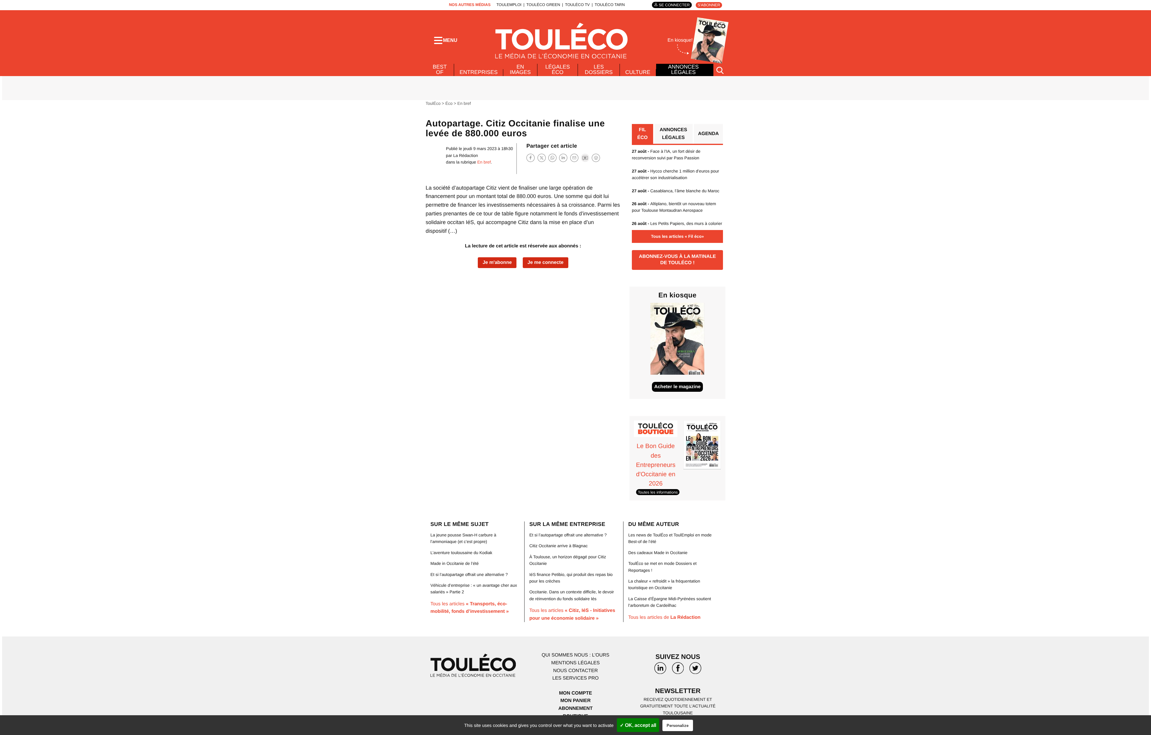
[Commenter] (585, 157)
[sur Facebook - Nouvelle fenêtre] (678, 670)
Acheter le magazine (677, 386)
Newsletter (678, 691)
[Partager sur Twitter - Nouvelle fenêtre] (541, 157)
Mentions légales (575, 663)
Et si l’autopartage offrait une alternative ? (469, 574)
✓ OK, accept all (638, 725)
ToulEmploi (509, 4)
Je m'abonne (497, 262)
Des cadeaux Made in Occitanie (658, 552)
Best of (440, 69)
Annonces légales (683, 69)
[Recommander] (574, 157)
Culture (637, 72)
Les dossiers (599, 69)
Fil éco (642, 133)
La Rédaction (465, 155)
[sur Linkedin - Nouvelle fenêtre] (660, 670)
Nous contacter (575, 670)
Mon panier (575, 700)
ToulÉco (433, 103)
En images (520, 69)
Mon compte (575, 693)
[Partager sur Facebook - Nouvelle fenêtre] (530, 157)
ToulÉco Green (543, 4)
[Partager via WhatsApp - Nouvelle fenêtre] (552, 157)
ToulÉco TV (577, 4)
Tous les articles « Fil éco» (677, 236)
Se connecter (674, 5)
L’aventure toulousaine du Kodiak (461, 552)
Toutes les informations (658, 492)
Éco (449, 103)
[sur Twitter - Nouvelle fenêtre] (695, 670)
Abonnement (575, 708)
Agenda (708, 133)
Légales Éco (557, 69)
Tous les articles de (664, 617)
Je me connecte (546, 262)
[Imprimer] (596, 158)
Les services (575, 678)
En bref (464, 103)
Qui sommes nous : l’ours (575, 655)
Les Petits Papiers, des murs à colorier (677, 223)
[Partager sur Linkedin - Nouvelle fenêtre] (563, 157)
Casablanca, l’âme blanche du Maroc (675, 190)
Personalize (678, 725)
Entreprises (479, 72)
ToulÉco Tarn (610, 4)
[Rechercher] (720, 70)
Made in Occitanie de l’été (454, 563)
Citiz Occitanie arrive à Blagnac (558, 545)
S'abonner (708, 5)
